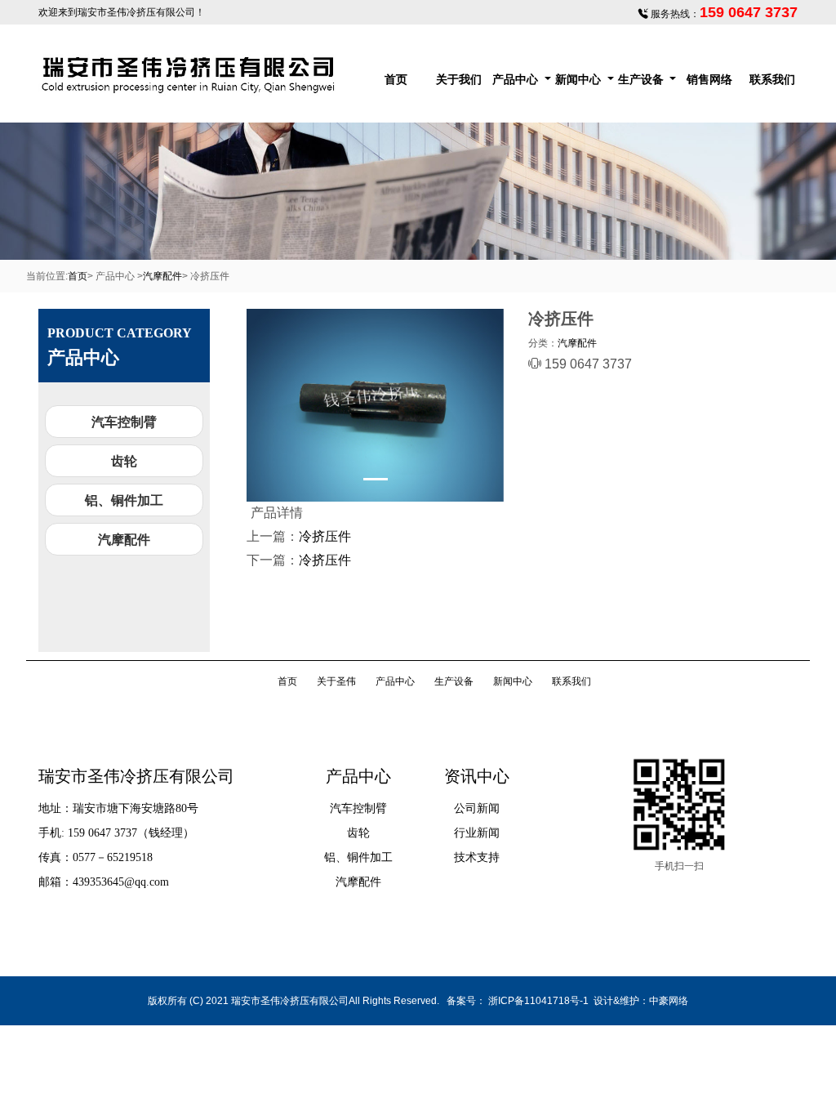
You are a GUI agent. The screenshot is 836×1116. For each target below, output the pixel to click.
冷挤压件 (325, 536)
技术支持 (477, 857)
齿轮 (124, 461)
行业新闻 (477, 833)
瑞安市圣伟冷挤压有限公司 (136, 12)
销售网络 (709, 79)
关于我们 (459, 79)
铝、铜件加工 (124, 500)
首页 (396, 79)
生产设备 (641, 79)
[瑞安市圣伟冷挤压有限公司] (189, 74)
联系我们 (772, 79)
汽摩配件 (162, 276)
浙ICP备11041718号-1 (538, 1001)
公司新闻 (477, 808)
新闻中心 (578, 79)
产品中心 (515, 79)
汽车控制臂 (124, 422)
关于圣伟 (336, 681)
